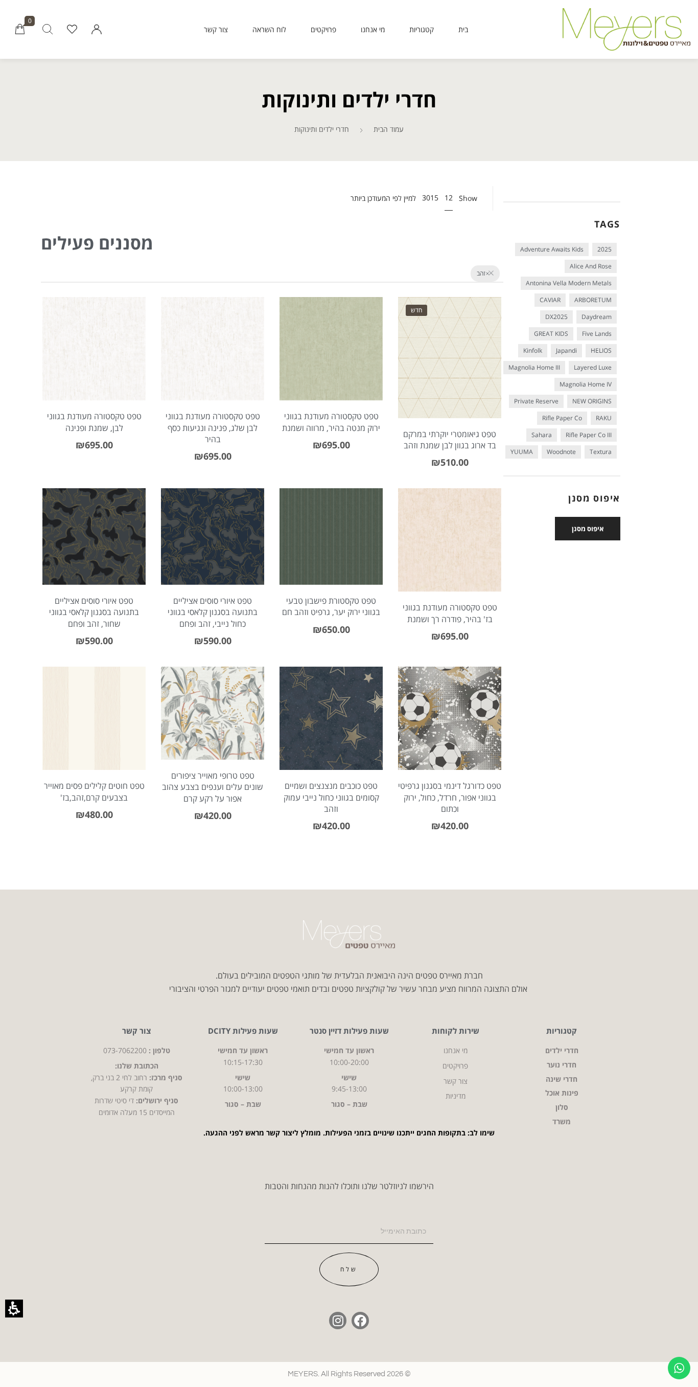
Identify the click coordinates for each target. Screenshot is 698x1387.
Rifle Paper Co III (589, 434)
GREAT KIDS (551, 333)
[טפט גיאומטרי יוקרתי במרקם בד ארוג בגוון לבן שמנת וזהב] (449, 357)
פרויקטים (323, 29)
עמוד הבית (389, 129)
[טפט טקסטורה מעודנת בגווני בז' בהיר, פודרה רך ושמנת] (481, 555)
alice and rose (591, 266)
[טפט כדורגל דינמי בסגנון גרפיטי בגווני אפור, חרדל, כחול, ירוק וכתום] (449, 718)
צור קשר (216, 29)
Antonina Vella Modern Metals (569, 283)
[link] (72, 29)
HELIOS (601, 350)
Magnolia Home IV (586, 384)
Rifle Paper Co (562, 418)
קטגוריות (421, 29)
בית (463, 29)
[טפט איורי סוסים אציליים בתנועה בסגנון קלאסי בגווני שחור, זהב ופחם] (125, 552)
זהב (481, 273)
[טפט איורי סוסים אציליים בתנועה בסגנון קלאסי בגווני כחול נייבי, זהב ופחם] (244, 552)
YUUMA (521, 451)
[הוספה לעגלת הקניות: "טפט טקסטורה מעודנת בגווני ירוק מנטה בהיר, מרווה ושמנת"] (331, 364)
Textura (601, 451)
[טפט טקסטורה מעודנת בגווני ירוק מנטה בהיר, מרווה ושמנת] (363, 364)
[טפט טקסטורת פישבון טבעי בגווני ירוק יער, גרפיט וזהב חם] (331, 536)
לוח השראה (269, 29)
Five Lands (597, 333)
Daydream (596, 316)
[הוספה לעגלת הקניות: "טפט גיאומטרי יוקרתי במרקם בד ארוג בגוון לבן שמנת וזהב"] (450, 372)
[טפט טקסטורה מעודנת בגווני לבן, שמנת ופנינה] (125, 364)
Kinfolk (532, 350)
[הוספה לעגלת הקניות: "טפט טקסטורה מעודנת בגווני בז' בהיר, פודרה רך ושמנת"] (450, 555)
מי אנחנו (373, 29)
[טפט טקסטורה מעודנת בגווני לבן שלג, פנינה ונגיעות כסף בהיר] (244, 364)
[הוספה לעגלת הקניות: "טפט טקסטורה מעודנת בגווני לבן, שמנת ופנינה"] (94, 364)
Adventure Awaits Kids (552, 249)
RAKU (604, 418)
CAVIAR (550, 299)
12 (449, 197)
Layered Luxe (593, 367)
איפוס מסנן (587, 528)
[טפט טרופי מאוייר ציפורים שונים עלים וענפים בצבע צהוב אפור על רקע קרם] (212, 713)
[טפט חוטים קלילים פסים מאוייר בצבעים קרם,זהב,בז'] (125, 734)
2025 (604, 249)
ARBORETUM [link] (593, 299)
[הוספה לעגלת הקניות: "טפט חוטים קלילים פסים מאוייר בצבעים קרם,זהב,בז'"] (94, 734)
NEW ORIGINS (592, 401)
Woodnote (561, 451)
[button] (96, 29)
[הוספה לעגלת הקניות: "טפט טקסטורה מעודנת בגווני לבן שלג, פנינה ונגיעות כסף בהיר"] (213, 364)
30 (426, 197)
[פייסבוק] (360, 1320)
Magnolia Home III (534, 367)
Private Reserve (536, 401)
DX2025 (556, 316)
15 (434, 197)
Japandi (566, 350)
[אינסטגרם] (337, 1320)
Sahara (541, 434)
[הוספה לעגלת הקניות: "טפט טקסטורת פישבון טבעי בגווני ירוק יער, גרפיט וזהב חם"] (331, 552)
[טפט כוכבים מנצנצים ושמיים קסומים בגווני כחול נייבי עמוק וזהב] (331, 718)
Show (468, 198)
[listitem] (449, 391)
